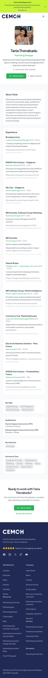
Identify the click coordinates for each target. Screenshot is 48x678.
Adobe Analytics (26, 467)
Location (6, 570)
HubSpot (20, 463)
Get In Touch (17, 76)
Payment (29, 618)
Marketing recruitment (34, 627)
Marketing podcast (10, 612)
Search (5, 594)
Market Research (27, 410)
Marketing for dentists (34, 654)
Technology (10, 446)
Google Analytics (30, 460)
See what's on (22, 10)
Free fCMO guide (9, 656)
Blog (4, 621)
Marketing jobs (8, 607)
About (28, 575)
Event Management (27, 406)
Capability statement (34, 614)
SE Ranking (10, 463)
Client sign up (31, 609)
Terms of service (32, 585)
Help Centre (30, 570)
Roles (5, 580)
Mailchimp (29, 463)
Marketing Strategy (12, 410)
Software (6, 589)
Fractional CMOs (32, 636)
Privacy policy (31, 589)
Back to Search (36, 76)
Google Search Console (14, 460)
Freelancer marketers (34, 631)
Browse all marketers (24, 513)
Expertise (6, 575)
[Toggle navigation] (43, 16)
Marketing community (11, 602)
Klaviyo (37, 463)
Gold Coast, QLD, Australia (25, 69)
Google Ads (10, 470)
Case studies (8, 616)
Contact (29, 580)
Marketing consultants (34, 641)
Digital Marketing (12, 406)
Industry (6, 585)
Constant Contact (12, 467)
